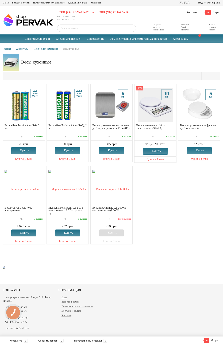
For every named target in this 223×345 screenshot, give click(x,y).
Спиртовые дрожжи (37, 38)
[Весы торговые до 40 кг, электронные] (24, 187)
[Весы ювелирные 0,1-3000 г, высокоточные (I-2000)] (111, 187)
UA (187, 2)
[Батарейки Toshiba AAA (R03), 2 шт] (67, 104)
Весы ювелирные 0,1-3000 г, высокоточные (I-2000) (109, 209)
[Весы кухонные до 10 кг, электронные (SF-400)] (155, 104)
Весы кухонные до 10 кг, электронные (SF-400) (151, 127)
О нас (6, 2)
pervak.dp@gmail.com (17, 328)
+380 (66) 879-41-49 (73, 12)
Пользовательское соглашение (48, 2)
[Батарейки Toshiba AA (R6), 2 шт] (23, 104)
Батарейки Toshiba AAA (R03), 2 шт (67, 127)
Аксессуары (180, 38)
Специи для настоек (68, 38)
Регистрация (213, 2)
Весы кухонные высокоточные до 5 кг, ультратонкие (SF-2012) (110, 127)
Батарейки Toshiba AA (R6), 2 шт (22, 127)
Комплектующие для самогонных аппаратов (138, 38)
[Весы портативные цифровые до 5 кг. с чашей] (199, 104)
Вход (200, 2)
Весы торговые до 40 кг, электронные (19, 209)
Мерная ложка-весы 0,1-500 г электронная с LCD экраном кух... (65, 210)
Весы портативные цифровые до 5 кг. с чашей (198, 127)
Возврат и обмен (21, 2)
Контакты (96, 2)
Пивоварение (95, 38)
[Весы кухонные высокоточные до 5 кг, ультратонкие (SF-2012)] (111, 104)
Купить (24, 150)
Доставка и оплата (77, 2)
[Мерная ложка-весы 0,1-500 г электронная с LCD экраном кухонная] (67, 187)
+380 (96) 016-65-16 (113, 12)
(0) (21, 137)
